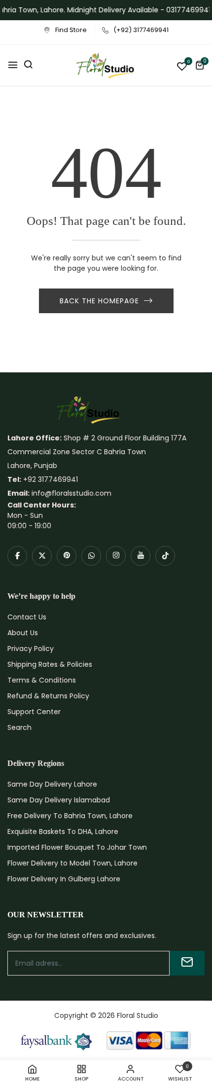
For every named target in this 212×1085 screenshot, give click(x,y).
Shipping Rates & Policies (49, 664)
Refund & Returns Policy (48, 696)
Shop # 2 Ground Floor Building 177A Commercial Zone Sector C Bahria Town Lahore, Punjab (96, 451)
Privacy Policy (30, 648)
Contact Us (26, 617)
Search (19, 727)
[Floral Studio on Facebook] (17, 556)
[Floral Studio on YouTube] (140, 556)
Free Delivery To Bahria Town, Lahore (70, 816)
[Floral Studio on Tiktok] (165, 556)
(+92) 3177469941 (141, 30)
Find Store (71, 30)
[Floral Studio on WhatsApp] (91, 556)
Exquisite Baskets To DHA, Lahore (62, 831)
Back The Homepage (99, 301)
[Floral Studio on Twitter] (42, 556)
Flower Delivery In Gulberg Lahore (63, 879)
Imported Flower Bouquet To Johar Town (77, 847)
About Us (22, 633)
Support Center (34, 712)
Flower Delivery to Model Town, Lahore (72, 863)
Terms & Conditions (41, 680)
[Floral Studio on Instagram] (116, 556)
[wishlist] (182, 67)
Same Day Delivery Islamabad (58, 800)
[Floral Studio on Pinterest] (66, 556)
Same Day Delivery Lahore (52, 784)
